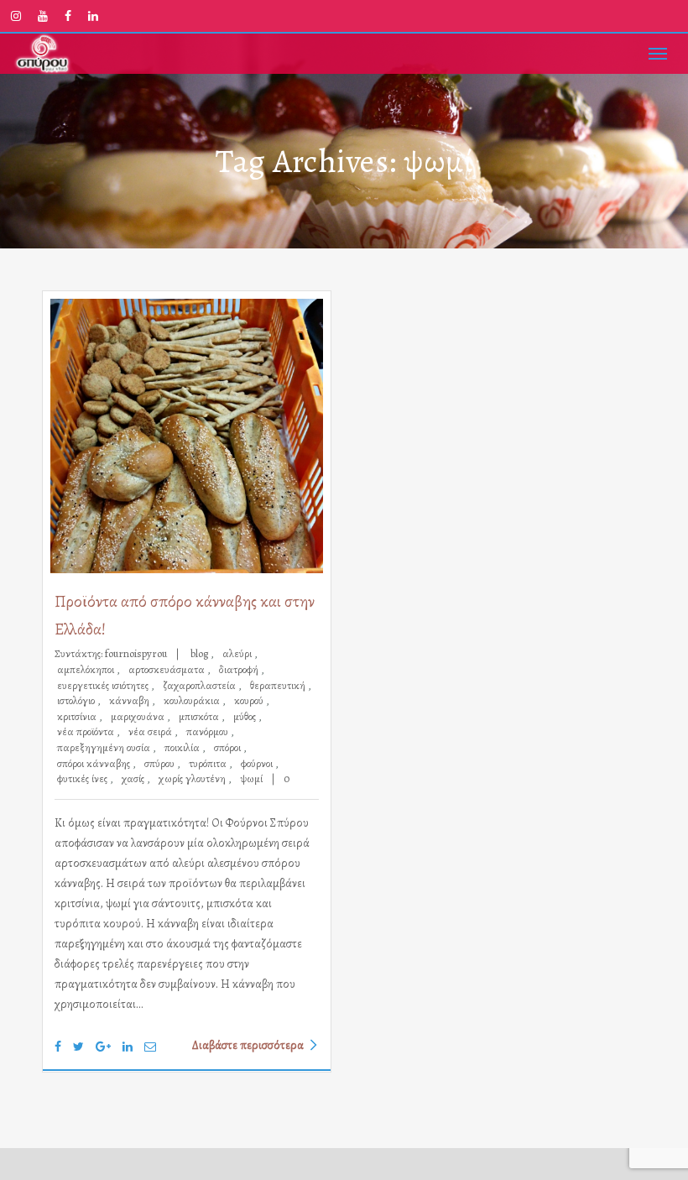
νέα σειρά (151, 731)
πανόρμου (208, 731)
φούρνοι (258, 763)
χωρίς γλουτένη (193, 778)
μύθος (245, 716)
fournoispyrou (136, 653)
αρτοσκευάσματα (167, 669)
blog (200, 653)
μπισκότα (200, 716)
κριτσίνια (78, 716)
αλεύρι (238, 653)
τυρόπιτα (209, 763)
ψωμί (251, 778)
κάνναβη (130, 700)
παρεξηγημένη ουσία (105, 747)
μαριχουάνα (139, 716)
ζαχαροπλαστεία (200, 685)
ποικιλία (183, 747)
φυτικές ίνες (83, 778)
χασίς (134, 778)
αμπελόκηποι (87, 669)
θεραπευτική (279, 685)
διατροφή (240, 669)
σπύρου (160, 763)
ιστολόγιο (77, 700)
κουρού (250, 700)
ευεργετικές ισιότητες (104, 685)
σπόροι (228, 747)
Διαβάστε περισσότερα (248, 1044)
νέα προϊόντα (87, 731)
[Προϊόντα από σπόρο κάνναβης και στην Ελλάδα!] (186, 436)
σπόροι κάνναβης (95, 763)
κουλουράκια (193, 700)
